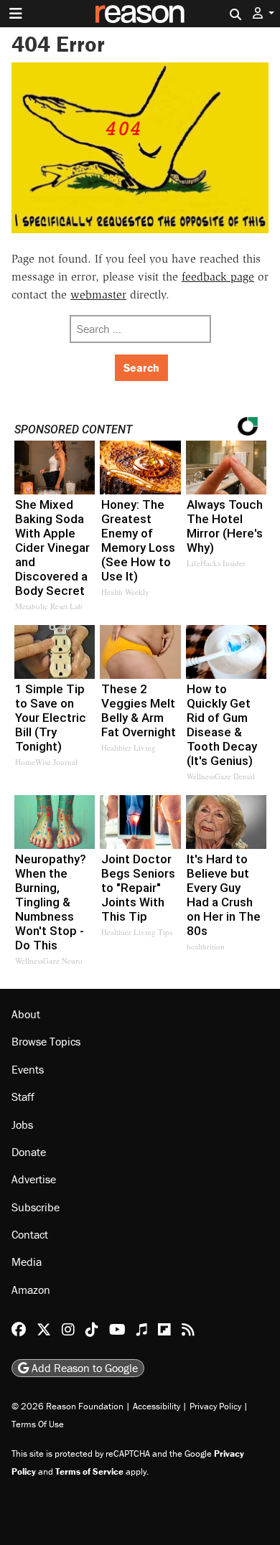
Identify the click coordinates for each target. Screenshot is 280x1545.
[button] (263, 13)
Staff (22, 1096)
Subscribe (35, 1207)
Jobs (22, 1124)
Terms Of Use (37, 1424)
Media (26, 1261)
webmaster (98, 294)
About (25, 1014)
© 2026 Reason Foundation (67, 1406)
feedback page (218, 276)
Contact (29, 1234)
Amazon (30, 1289)
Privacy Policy (215, 1406)
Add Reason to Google (83, 1368)
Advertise (33, 1179)
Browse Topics (45, 1041)
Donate (28, 1152)
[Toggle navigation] (16, 13)
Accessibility (156, 1406)
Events (27, 1069)
